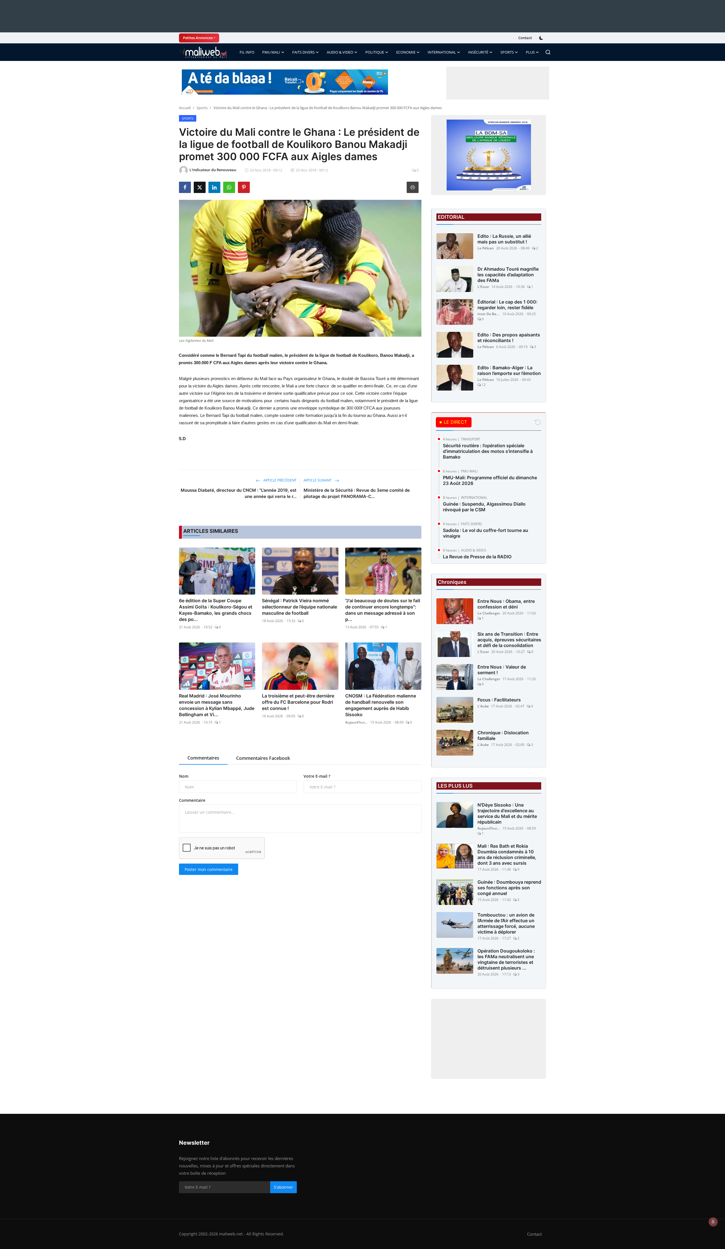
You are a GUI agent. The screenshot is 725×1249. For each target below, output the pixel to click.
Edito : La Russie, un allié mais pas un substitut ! (504, 239)
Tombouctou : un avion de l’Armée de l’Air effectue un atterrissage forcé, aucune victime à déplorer (506, 923)
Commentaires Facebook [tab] (263, 758)
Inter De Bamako (488, 313)
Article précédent (280, 480)
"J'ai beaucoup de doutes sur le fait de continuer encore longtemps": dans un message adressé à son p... (382, 610)
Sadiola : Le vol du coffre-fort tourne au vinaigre (485, 533)
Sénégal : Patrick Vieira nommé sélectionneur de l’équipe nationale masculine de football (299, 607)
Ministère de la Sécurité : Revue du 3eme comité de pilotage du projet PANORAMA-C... (357, 493)
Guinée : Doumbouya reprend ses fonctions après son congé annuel (509, 887)
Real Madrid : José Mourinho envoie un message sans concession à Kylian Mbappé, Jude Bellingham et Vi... (216, 705)
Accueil (185, 107)
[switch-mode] (542, 38)
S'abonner (283, 1187)
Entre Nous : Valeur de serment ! (501, 669)
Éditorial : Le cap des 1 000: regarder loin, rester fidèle (507, 304)
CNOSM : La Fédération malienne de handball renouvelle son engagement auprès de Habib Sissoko (380, 705)
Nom (183, 776)
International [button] (442, 52)
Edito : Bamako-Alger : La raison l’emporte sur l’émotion (509, 370)
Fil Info (247, 52)
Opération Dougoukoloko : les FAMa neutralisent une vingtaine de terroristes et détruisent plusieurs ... (506, 959)
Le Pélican (485, 248)
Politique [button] (374, 52)
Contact (525, 37)
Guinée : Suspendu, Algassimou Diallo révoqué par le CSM (484, 506)
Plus (530, 52)
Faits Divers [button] (303, 52)
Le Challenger (488, 613)
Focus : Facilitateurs (499, 700)
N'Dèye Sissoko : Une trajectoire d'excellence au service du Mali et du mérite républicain (507, 813)
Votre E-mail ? (317, 776)
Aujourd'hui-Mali (356, 722)
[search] (548, 52)
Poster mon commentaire (209, 869)
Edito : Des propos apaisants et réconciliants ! (508, 337)
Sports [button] (507, 52)
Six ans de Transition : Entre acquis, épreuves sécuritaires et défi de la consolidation (509, 639)
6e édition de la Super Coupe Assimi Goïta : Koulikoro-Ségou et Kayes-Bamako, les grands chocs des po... (215, 610)
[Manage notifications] (713, 1221)
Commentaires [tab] (203, 758)
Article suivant (318, 480)
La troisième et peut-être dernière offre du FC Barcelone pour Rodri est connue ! (298, 702)
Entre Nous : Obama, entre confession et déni (506, 604)
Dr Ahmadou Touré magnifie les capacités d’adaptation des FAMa (508, 274)
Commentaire (192, 800)
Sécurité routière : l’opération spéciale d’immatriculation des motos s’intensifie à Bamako (488, 451)
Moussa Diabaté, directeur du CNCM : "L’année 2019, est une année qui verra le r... (239, 493)
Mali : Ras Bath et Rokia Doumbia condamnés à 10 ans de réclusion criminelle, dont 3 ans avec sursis (506, 854)
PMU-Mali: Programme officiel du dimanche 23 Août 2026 (490, 480)
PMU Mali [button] (271, 52)
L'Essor (483, 286)
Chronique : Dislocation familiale (503, 735)
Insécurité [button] (478, 52)
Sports (202, 107)
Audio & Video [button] (340, 52)
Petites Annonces (198, 37)
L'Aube (483, 706)
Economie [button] (405, 52)
